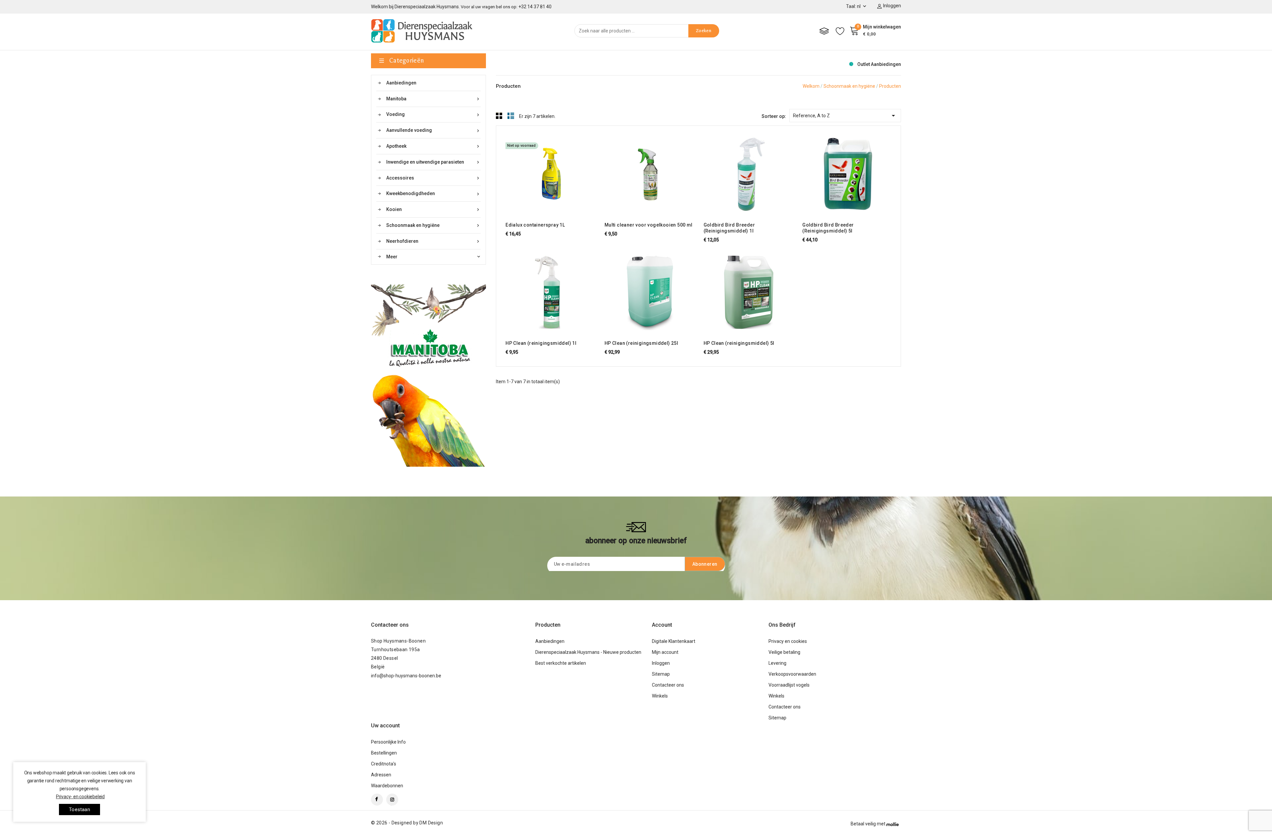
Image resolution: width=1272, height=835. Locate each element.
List (510, 115)
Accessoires (433, 178)
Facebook (377, 800)
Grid (499, 115)
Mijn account (665, 652)
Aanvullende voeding (433, 130)
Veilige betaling (784, 652)
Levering (777, 663)
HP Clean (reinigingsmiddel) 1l (540, 343)
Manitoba (433, 99)
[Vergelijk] (824, 30)
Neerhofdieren (433, 241)
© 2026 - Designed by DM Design (407, 822)
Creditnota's (383, 763)
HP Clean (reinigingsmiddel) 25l (641, 343)
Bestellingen (384, 753)
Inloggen (661, 663)
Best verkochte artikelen (560, 663)
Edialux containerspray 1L (535, 225)
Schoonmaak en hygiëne (433, 225)
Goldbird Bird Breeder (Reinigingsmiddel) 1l (729, 228)
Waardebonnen (387, 785)
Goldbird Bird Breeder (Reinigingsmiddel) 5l (828, 228)
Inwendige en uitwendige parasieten (433, 162)
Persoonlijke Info (388, 742)
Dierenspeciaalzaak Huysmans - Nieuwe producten (588, 652)
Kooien (433, 209)
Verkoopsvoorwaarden (792, 674)
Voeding (433, 114)
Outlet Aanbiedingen (879, 64)
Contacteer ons (390, 625)
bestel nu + (531, 173)
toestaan (79, 809)
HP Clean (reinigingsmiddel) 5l (739, 343)
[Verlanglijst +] (569, 173)
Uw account (385, 725)
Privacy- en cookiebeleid (80, 796)
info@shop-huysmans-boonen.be (406, 675)
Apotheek (433, 146)
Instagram (392, 800)
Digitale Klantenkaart (673, 641)
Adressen (381, 774)
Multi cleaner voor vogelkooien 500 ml (649, 225)
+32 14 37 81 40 (535, 6)
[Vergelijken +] (556, 173)
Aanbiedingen (401, 82)
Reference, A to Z (845, 116)
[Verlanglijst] (840, 30)
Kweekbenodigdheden (433, 193)
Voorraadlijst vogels (789, 685)
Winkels (660, 696)
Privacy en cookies (787, 641)
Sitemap (661, 674)
